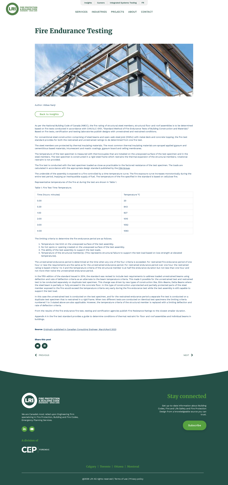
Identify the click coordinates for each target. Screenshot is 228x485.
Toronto (105, 466)
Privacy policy (136, 479)
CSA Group (124, 168)
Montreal (133, 466)
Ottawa (118, 466)
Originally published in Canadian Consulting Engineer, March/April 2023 (79, 329)
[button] (38, 346)
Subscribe (194, 425)
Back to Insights (49, 114)
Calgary (91, 466)
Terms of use (120, 479)
